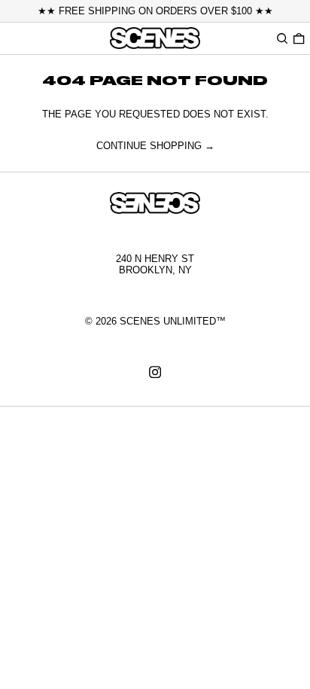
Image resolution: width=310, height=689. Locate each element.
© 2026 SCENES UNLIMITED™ (155, 321)
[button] (282, 38)
